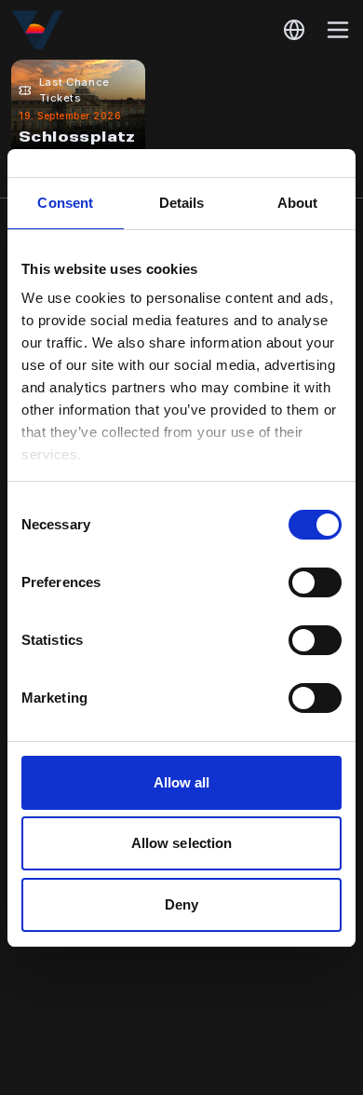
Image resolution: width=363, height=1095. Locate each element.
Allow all (182, 782)
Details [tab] (182, 203)
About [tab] (297, 203)
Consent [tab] (65, 203)
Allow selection (182, 843)
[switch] (315, 582)
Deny (181, 904)
